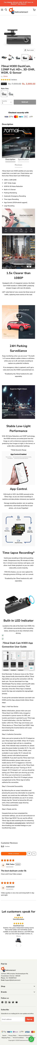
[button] (5, 80)
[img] (18, 917)
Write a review (13, 854)
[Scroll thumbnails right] (34, 58)
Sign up (29, 1019)
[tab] (10, 160)
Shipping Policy (6, 1038)
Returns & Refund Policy (26, 1035)
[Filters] (29, 853)
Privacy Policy (12, 1035)
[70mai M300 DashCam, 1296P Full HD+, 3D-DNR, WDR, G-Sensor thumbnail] (4, 57)
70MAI (5, 76)
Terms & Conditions (18, 1038)
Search (4, 1035)
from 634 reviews (18, 919)
